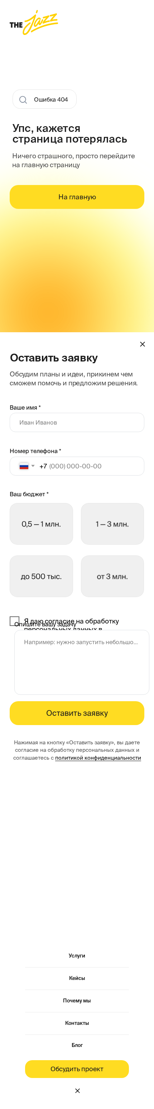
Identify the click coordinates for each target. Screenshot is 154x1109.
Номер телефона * (35, 451)
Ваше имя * (25, 407)
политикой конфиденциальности (98, 758)
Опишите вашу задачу (45, 624)
